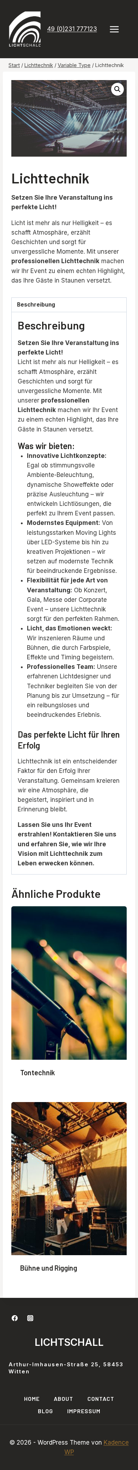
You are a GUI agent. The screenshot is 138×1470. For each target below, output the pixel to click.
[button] (117, 89)
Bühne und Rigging (48, 1268)
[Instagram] (30, 1318)
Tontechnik (37, 1072)
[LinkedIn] (46, 1318)
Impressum (83, 1411)
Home (32, 1398)
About (63, 1398)
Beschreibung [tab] (36, 304)
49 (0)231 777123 (72, 28)
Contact (100, 1398)
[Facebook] (14, 1318)
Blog (45, 1411)
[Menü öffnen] (118, 29)
